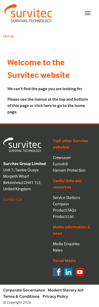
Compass (61, 203)
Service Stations (66, 197)
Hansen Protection (69, 170)
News (58, 250)
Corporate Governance (24, 290)
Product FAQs (64, 210)
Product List (63, 216)
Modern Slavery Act (66, 290)
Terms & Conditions (21, 296)
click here (43, 105)
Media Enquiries (66, 243)
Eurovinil (60, 163)
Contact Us (12, 199)
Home (8, 36)
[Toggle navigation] (88, 13)
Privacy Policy (55, 296)
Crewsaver (62, 157)
